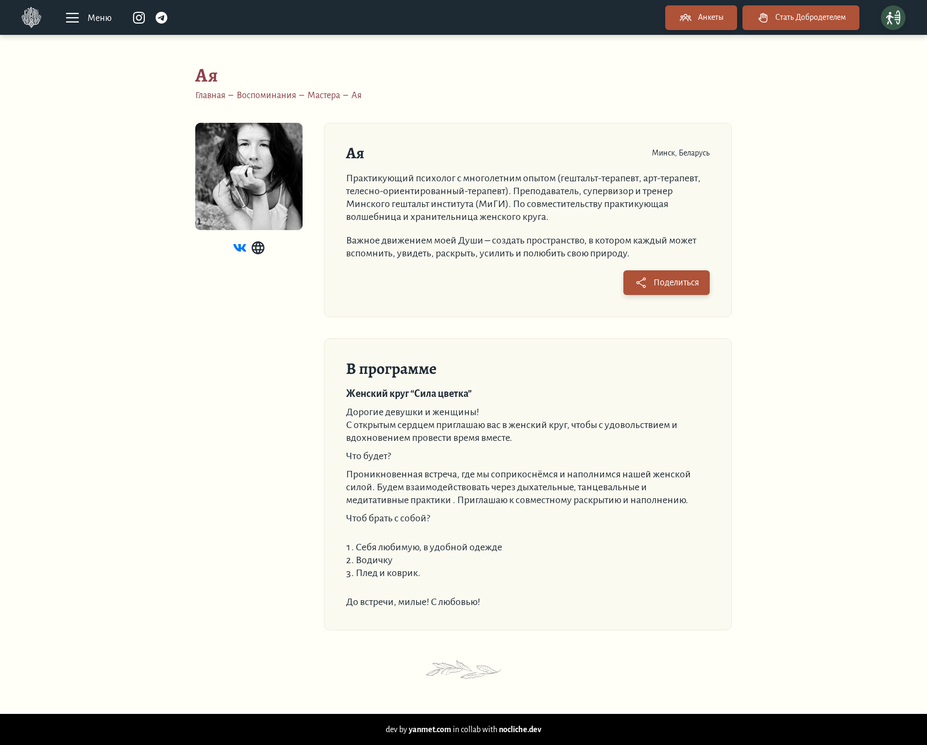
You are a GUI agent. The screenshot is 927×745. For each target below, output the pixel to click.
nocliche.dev (520, 729)
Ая (356, 95)
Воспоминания (266, 95)
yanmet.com (430, 729)
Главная (210, 95)
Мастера (323, 95)
